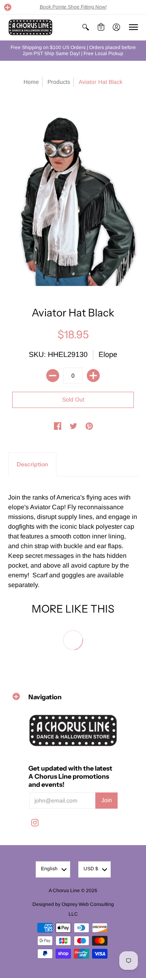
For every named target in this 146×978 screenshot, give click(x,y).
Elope (108, 354)
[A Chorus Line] (30, 27)
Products (58, 82)
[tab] (32, 465)
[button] (7, 7)
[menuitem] (85, 27)
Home (31, 82)
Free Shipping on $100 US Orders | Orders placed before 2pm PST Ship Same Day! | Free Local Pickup (73, 50)
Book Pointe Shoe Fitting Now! (73, 7)
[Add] (93, 375)
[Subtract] (52, 375)
